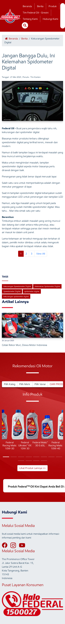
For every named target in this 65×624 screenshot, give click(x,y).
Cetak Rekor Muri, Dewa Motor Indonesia (24, 345)
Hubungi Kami (50, 18)
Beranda (27, 6)
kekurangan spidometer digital (16, 296)
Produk (53, 6)
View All (40, 253)
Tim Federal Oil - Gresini (35, 12)
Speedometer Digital (12, 291)
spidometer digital (31, 291)
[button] (4, 435)
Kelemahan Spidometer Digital (47, 286)
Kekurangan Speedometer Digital (17, 286)
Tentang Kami (30, 18)
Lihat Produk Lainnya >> (32, 468)
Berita (40, 6)
